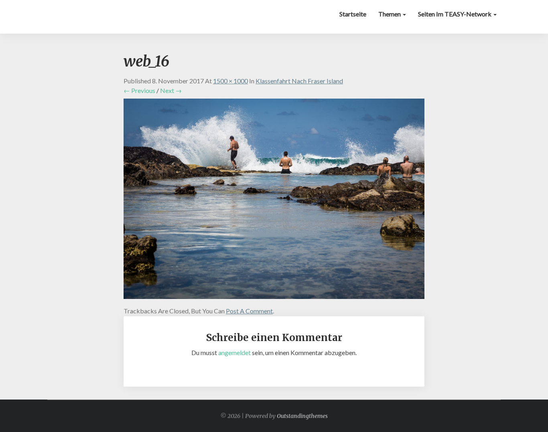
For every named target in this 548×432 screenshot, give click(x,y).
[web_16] (274, 201)
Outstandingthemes (302, 416)
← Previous (139, 90)
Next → (171, 90)
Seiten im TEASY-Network (455, 14)
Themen (390, 14)
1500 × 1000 (230, 81)
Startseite (352, 14)
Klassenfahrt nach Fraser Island (299, 81)
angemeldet (234, 352)
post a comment (249, 311)
